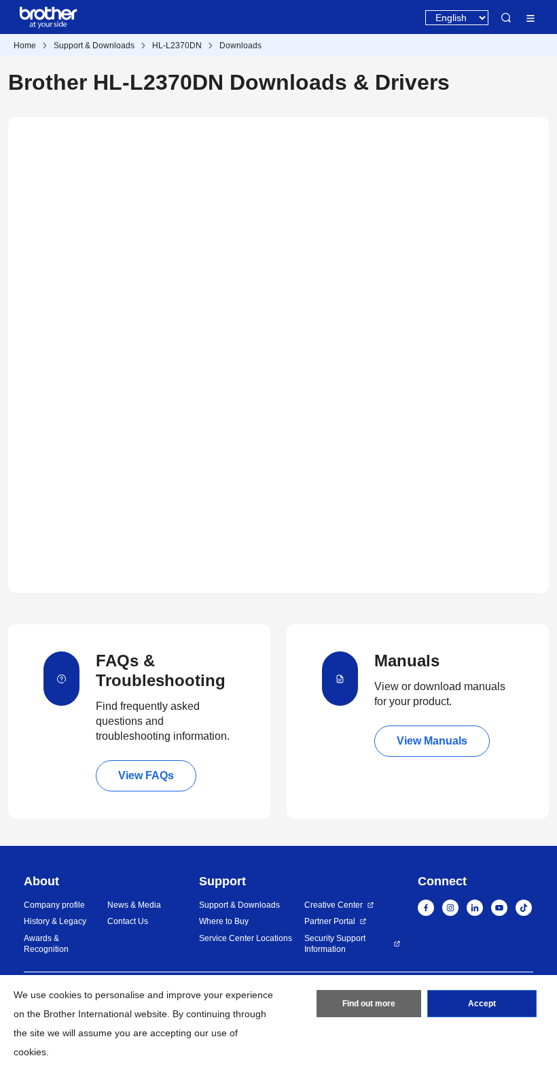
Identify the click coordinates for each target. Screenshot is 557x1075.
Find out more (368, 1003)
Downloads (240, 45)
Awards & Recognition (46, 944)
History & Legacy (55, 921)
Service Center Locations (245, 938)
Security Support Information (334, 944)
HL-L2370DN (177, 45)
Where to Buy (224, 921)
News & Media (134, 905)
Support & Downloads (94, 45)
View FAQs (146, 775)
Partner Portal (329, 921)
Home (25, 45)
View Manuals (432, 741)
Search (506, 17)
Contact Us (127, 921)
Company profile (54, 905)
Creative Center (333, 905)
